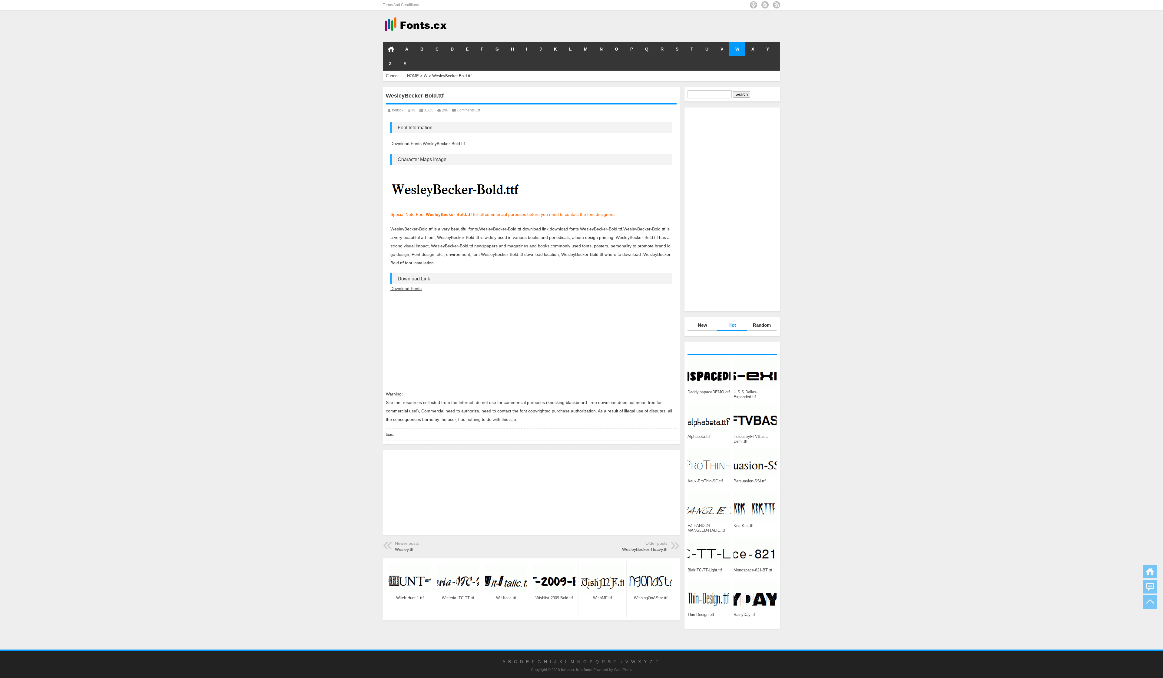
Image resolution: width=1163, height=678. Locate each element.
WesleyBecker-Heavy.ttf (645, 549)
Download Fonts (406, 288)
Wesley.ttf (404, 549)
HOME (391, 49)
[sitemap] (753, 4)
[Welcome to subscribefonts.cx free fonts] (776, 4)
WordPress (623, 670)
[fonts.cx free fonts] (415, 17)
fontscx (397, 110)
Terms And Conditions (401, 5)
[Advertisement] (689, 25)
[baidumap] (765, 4)
